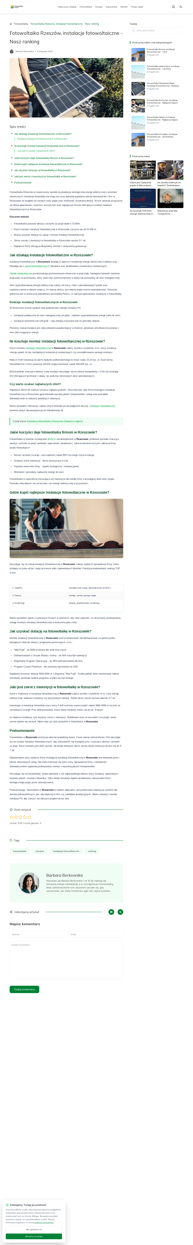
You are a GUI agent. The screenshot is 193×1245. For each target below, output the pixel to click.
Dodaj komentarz (24, 989)
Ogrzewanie (111, 7)
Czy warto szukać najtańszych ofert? (36, 150)
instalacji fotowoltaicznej (38, 348)
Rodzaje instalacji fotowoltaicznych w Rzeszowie (42, 138)
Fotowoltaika (86, 7)
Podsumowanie (22, 182)
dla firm (51, 439)
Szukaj (133, 23)
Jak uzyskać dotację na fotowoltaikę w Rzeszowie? (42, 170)
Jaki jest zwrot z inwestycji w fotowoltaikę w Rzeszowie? (45, 176)
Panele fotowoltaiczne (21, 273)
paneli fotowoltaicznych (37, 266)
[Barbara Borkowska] (12, 51)
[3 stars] (20, 817)
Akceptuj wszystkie (34, 1236)
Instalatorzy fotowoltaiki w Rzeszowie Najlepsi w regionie (55, 421)
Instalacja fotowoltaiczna (102, 406)
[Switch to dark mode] (180, 6)
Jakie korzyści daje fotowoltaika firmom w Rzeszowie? (44, 158)
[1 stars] (12, 817)
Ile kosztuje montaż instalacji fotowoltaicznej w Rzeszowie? (47, 145)
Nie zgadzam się (34, 1229)
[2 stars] (16, 817)
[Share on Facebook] (111, 912)
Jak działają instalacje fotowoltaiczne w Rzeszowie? (42, 133)
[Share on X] (120, 912)
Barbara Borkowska (25, 51)
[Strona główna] (11, 24)
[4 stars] (25, 817)
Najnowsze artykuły (67, 7)
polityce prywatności (44, 1222)
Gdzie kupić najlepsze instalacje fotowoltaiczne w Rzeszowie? (48, 164)
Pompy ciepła (137, 7)
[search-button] (173, 6)
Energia (98, 7)
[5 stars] (29, 817)
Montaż (124, 7)
